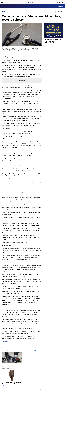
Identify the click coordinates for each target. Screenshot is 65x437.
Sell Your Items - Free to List (17, 351)
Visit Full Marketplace (37, 350)
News (3, 11)
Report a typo (5, 341)
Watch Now (60, 2)
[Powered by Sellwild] (40, 389)
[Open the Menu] (2, 2)
